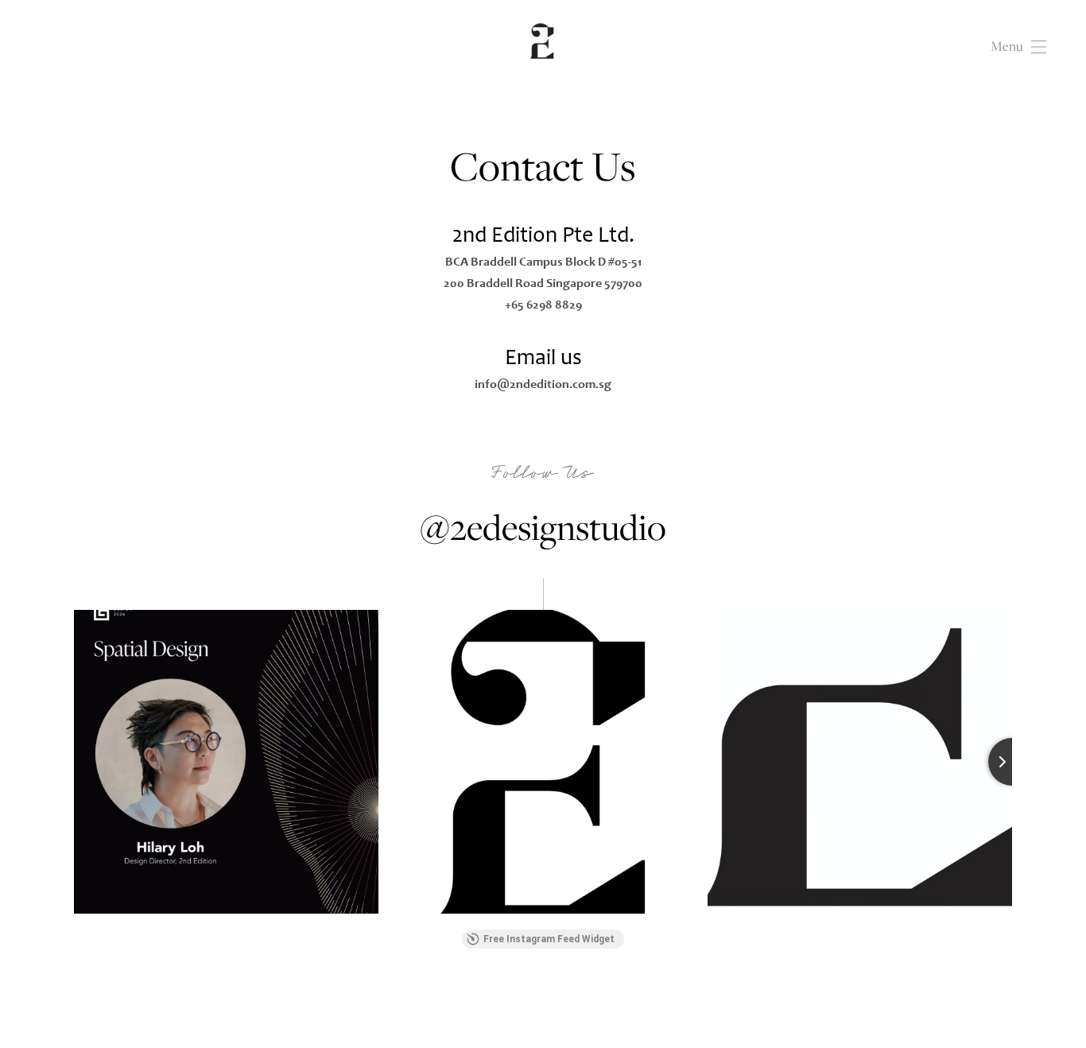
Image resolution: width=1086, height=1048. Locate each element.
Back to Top (1014, 1011)
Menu (1007, 46)
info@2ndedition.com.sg (543, 383)
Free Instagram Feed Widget (549, 939)
